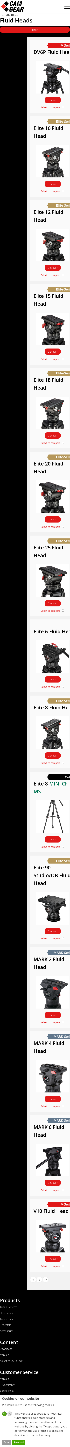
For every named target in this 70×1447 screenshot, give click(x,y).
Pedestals (5, 1324)
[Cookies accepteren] (4, 1413)
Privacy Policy (7, 1384)
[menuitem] (65, 5)
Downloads (6, 1348)
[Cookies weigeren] (9, 1413)
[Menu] (65, 5)
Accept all (19, 1442)
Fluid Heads (6, 1313)
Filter (35, 29)
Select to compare (51, 107)
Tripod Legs (6, 1319)
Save (6, 1442)
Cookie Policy (7, 1390)
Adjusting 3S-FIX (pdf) (11, 1360)
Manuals (4, 1354)
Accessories (7, 1330)
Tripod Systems (8, 1307)
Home (3, 15)
